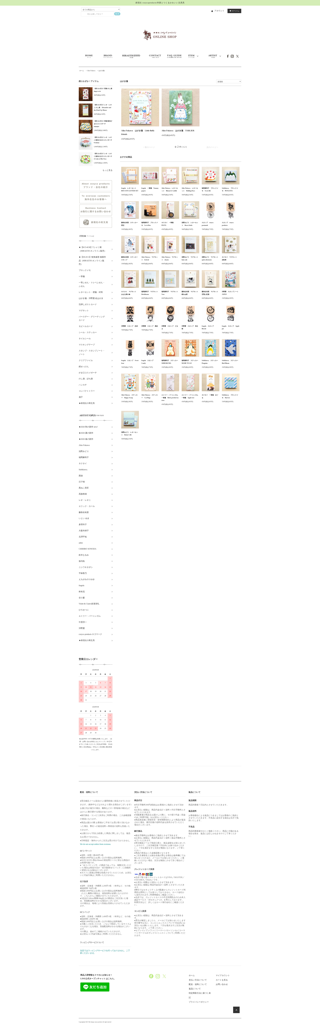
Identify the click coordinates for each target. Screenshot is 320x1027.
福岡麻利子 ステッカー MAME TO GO (190, 362)
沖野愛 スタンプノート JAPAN (231, 293)
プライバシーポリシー (199, 1002)
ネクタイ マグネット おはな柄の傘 (129, 293)
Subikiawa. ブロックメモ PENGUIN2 (230, 189)
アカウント (219, 11)
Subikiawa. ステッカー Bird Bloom (231, 362)
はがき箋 (101, 71)
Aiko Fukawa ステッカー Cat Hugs (149, 396)
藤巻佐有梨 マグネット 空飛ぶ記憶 (210, 293)
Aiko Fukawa (91, 71)
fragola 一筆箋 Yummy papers (149, 189)
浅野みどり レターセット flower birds (190, 224)
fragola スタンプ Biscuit (208, 327)
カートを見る (222, 980)
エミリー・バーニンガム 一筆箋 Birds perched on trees (170, 397)
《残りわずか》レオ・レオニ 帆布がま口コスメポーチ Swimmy (103, 140)
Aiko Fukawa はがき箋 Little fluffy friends (137, 132)
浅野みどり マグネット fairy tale (190, 258)
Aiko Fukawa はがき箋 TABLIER (178, 131)
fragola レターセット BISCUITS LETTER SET (129, 189)
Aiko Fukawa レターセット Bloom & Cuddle (170, 189)
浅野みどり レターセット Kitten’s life (129, 433)
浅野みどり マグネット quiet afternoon (210, 258)
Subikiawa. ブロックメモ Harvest (230, 396)
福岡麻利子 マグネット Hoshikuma (150, 293)
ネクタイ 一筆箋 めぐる (210, 396)
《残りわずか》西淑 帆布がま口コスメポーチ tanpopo (103, 123)
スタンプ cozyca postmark (207, 224)
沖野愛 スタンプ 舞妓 (149, 326)
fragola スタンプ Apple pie (230, 327)
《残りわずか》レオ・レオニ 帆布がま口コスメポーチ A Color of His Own (103, 156)
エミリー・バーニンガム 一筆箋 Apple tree (190, 396)
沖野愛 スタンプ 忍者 (129, 326)
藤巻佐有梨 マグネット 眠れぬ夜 (190, 293)
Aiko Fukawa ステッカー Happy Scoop (129, 396)
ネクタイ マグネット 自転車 (230, 258)
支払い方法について (198, 980)
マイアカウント (223, 975)
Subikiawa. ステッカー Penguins (210, 362)
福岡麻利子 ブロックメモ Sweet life (210, 189)
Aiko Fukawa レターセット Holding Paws (190, 189)
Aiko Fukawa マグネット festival (149, 258)
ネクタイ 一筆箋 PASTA (168, 224)
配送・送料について (198, 984)
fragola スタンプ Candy (148, 362)
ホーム (81, 71)
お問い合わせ (222, 984)
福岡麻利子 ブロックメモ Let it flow (149, 224)
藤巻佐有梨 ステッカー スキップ (130, 258)
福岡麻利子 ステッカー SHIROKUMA (170, 362)
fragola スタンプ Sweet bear (129, 362)
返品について (195, 989)
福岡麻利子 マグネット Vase (170, 293)
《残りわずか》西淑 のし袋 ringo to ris (103, 90)
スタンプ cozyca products (228, 224)
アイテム (235, 11)
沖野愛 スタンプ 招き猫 (190, 327)
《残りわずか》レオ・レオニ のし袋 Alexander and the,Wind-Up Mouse (103, 107)
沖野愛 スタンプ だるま (170, 327)
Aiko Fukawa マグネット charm (170, 258)
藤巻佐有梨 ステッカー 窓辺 (130, 224)
